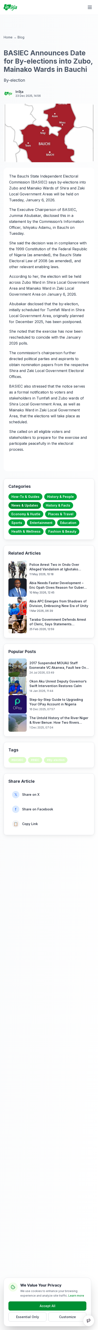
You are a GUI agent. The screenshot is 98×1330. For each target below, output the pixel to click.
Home (8, 37)
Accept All (47, 1306)
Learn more (76, 1295)
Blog (21, 37)
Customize (67, 1317)
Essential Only (27, 1317)
